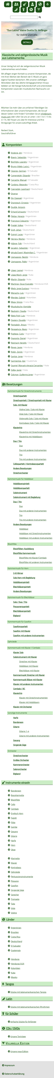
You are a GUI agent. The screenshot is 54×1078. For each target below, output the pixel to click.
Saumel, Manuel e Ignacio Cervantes (27, 365)
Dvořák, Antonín (18, 207)
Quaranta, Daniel (18, 338)
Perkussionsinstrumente (22, 876)
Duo (21, 445)
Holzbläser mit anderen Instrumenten (35, 537)
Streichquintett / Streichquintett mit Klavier (32, 400)
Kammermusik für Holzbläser (20, 479)
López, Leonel (17, 270)
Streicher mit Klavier (28, 661)
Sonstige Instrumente (17, 712)
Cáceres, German (18, 170)
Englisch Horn (17, 813)
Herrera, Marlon (18, 238)
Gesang (14, 831)
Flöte (13, 822)
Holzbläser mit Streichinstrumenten (35, 533)
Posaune (15, 881)
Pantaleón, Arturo (18, 324)
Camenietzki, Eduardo (20, 175)
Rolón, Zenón (17, 351)
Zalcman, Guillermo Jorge (22, 374)
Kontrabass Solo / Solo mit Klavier (34, 423)
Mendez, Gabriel (18, 297)
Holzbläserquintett (21, 582)
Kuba (13, 972)
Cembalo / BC (19, 688)
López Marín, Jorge (19, 274)
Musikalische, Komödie (21, 306)
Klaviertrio (17, 693)
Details (27, 42)
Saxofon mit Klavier (21, 630)
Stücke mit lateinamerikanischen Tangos (28, 992)
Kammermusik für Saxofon (19, 621)
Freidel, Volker (17, 225)
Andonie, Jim (16, 152)
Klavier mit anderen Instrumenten (28, 684)
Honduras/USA (17, 963)
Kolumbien (15, 968)
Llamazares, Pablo (19, 261)
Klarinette (15, 858)
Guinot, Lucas (17, 234)
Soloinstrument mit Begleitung (26, 497)
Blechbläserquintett (22, 586)
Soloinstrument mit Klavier (25, 656)
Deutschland (16, 941)
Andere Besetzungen (22, 468)
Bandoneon (18, 722)
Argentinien (16, 927)
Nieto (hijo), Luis (18, 315)
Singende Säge (19, 744)
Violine (14, 912)
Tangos (9, 984)
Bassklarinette (17, 795)
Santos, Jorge (17, 356)
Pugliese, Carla (17, 333)
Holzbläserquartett (21, 488)
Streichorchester (20, 472)
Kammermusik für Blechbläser (21, 597)
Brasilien (15, 932)
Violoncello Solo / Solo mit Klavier (33, 418)
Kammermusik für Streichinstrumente (25, 391)
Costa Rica (15, 936)
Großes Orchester (21, 760)
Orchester (12, 751)
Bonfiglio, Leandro (19, 161)
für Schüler (11, 1013)
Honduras (15, 959)
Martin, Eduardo (18, 279)
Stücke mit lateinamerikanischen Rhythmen (30, 1006)
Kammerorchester (21, 764)
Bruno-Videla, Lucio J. (20, 166)
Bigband (16, 615)
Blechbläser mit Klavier (29, 670)
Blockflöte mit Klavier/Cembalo (32, 557)
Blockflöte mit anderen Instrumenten (35, 562)
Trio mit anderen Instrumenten (32, 459)
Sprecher (15, 894)
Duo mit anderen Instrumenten (33, 450)
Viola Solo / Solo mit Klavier (31, 413)
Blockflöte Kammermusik (24, 553)
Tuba (13, 903)
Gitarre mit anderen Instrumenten (34, 735)
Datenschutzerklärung (14, 1073)
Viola (13, 908)
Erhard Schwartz (18, 211)
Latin (9, 998)
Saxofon (14, 885)
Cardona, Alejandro (19, 184)
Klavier (14, 862)
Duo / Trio (17, 501)
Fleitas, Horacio (17, 216)
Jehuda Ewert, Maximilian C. (23, 252)
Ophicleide (12, 641)
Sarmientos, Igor (18, 360)
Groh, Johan (16, 229)
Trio (20, 454)
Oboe (13, 849)
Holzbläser (23, 528)
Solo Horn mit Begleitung (24, 577)
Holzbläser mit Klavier (28, 666)
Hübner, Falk (16, 243)
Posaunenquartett (21, 606)
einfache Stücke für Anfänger (23, 1021)
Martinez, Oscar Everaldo (22, 283)
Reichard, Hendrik (19, 342)
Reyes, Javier (16, 347)
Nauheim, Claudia (18, 311)
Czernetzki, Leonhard (20, 189)
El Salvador (16, 945)
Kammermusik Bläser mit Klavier (27, 679)
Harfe (13, 840)
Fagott (14, 817)
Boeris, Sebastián (18, 157)
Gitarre (16, 726)
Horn (13, 845)
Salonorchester (20, 769)
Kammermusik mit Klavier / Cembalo (24, 647)
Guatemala (16, 950)
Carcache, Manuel (19, 180)
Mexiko (14, 977)
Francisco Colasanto (20, 220)
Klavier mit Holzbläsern (29, 702)
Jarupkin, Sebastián (19, 247)
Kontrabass (16, 867)
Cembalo (15, 808)
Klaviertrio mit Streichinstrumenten (35, 432)
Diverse (14, 193)
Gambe (14, 827)
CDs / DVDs (13, 1028)
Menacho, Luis (17, 292)
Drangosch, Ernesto (19, 202)
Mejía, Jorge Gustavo (20, 288)
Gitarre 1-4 (24, 731)
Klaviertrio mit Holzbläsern (30, 436)
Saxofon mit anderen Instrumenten (28, 635)
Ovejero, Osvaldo (18, 320)
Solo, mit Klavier (20, 404)
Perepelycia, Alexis (19, 329)
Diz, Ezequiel (16, 198)
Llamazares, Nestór (19, 257)
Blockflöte (12, 544)
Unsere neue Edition (19, 1051)
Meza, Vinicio (16, 302)
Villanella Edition (18, 1043)
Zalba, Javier (16, 370)
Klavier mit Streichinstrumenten (33, 697)
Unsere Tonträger (18, 1036)
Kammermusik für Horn (18, 568)
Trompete (15, 899)
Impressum (9, 1065)
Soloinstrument (20, 492)
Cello (13, 804)
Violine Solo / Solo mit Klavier (32, 409)
